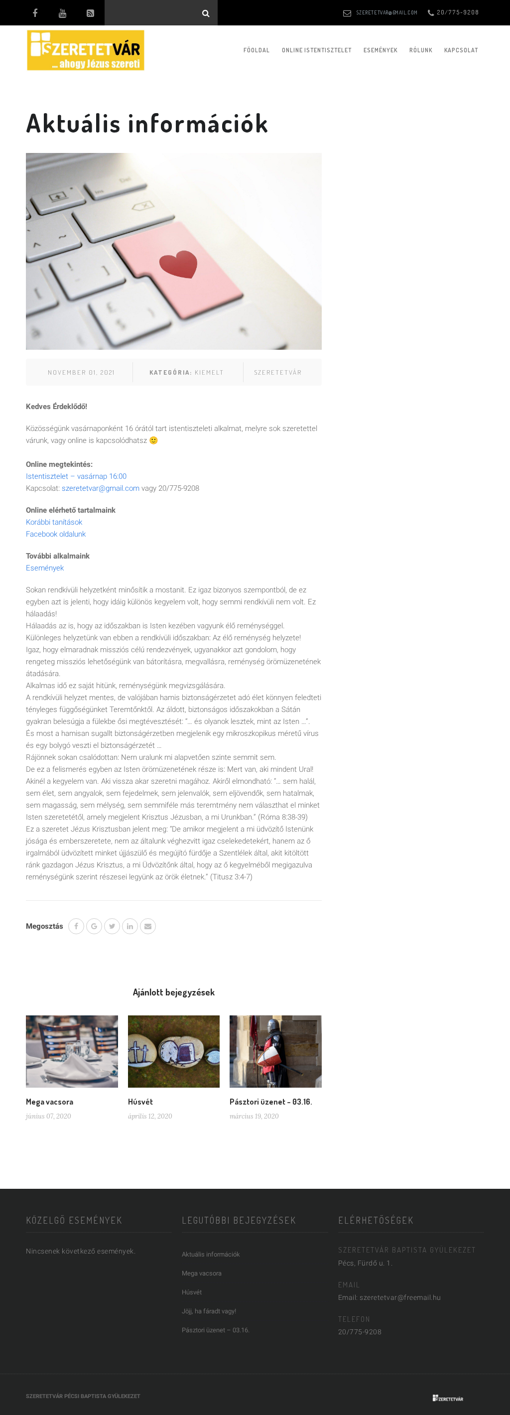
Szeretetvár (278, 372)
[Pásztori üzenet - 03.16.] (276, 1055)
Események (380, 50)
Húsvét (140, 1102)
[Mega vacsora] (72, 1055)
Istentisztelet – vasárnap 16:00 (76, 476)
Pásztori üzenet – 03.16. (271, 1102)
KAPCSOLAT (461, 50)
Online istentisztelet (317, 50)
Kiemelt (209, 372)
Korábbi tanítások (54, 522)
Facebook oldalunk (56, 534)
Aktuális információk (211, 1254)
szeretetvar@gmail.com (387, 12)
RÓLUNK (420, 50)
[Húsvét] (174, 1055)
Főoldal (257, 50)
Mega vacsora (49, 1102)
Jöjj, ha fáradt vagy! (209, 1311)
